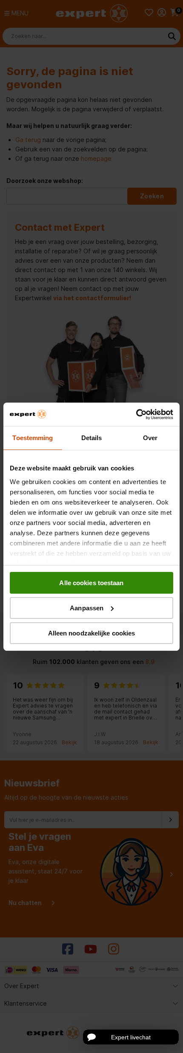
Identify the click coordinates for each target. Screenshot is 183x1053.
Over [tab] (150, 437)
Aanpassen (86, 608)
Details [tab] (91, 437)
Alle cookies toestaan (91, 582)
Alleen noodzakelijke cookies (91, 632)
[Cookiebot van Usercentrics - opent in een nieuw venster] (136, 414)
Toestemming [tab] (32, 437)
